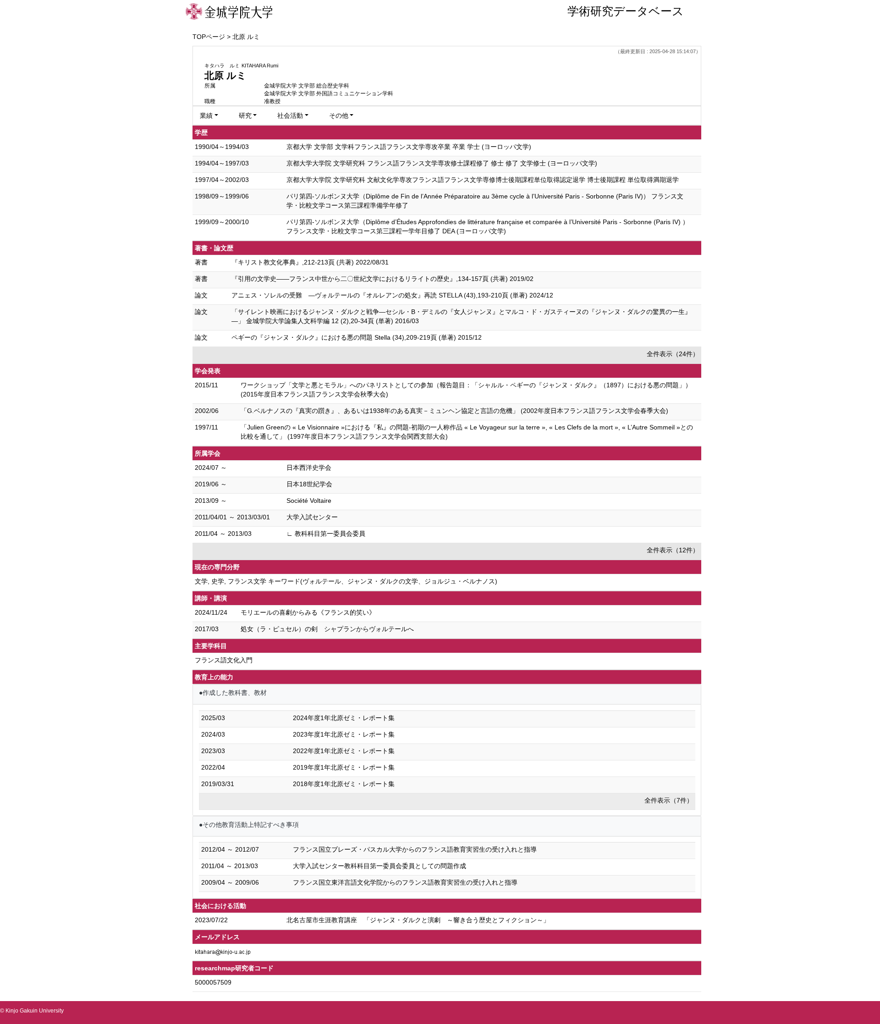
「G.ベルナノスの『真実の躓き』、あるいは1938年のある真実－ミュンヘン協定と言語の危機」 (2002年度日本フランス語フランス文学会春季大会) (454, 410)
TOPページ (208, 36)
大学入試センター (312, 517)
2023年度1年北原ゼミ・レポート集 (344, 734)
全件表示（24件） (673, 354)
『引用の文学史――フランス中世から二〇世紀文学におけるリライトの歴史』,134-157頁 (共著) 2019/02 (382, 278)
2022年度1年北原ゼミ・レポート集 (344, 750)
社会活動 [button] (290, 115)
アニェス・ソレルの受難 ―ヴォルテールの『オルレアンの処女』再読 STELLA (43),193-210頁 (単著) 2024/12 (392, 295)
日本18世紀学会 (309, 484)
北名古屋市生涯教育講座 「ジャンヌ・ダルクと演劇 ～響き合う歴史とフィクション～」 (418, 920)
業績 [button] (206, 115)
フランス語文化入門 (224, 660)
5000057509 (213, 982)
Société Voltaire (308, 500)
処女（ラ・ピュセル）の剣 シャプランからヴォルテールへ (327, 629)
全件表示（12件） (673, 550)
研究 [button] (245, 115)
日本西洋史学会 (308, 467)
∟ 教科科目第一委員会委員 (325, 533)
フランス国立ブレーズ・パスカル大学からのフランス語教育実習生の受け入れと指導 (415, 849)
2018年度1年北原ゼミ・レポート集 (344, 783)
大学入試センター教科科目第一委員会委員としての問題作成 (379, 866)
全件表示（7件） (668, 800)
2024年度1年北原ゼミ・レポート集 (344, 717)
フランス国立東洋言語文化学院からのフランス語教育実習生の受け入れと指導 (405, 882)
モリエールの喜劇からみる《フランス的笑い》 (308, 612)
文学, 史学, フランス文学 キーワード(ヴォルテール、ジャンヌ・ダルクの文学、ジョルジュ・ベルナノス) (346, 581)
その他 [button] (338, 115)
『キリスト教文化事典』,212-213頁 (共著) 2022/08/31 (310, 262)
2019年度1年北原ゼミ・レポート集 (344, 767)
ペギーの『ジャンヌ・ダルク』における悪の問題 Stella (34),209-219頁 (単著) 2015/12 (356, 337)
